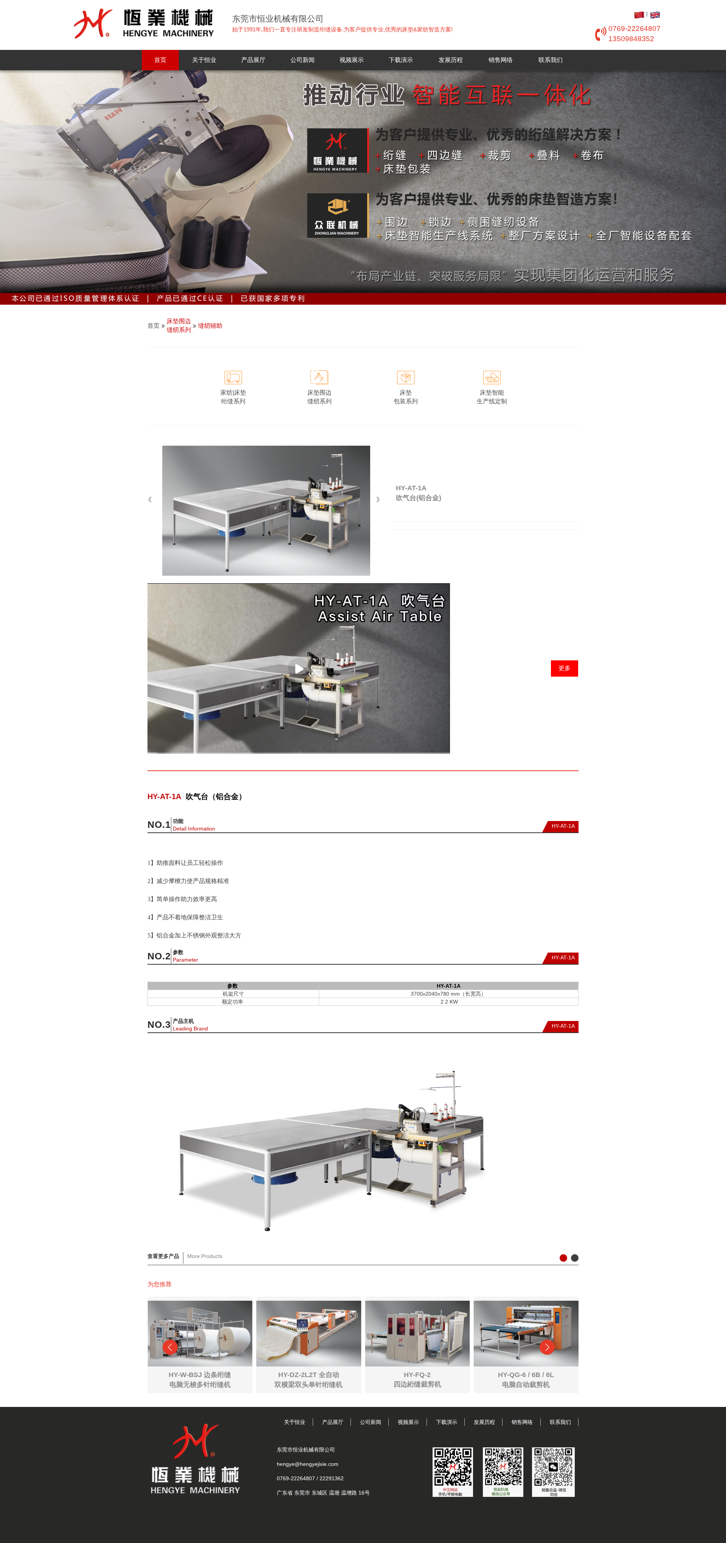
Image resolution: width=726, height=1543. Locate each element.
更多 (564, 668)
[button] (151, 499)
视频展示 (352, 60)
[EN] (655, 14)
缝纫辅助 (210, 325)
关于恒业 (204, 60)
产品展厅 (253, 60)
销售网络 (501, 60)
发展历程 (451, 60)
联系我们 (550, 60)
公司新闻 (302, 60)
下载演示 (401, 60)
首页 (160, 60)
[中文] (639, 14)
